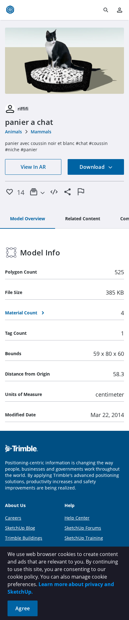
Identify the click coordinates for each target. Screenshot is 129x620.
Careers (13, 518)
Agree (22, 608)
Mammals (41, 132)
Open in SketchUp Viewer (64, 60)
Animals (13, 132)
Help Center (77, 518)
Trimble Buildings (23, 538)
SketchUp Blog (20, 528)
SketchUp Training (83, 538)
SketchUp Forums (82, 528)
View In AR (33, 166)
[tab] (27, 219)
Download (93, 166)
